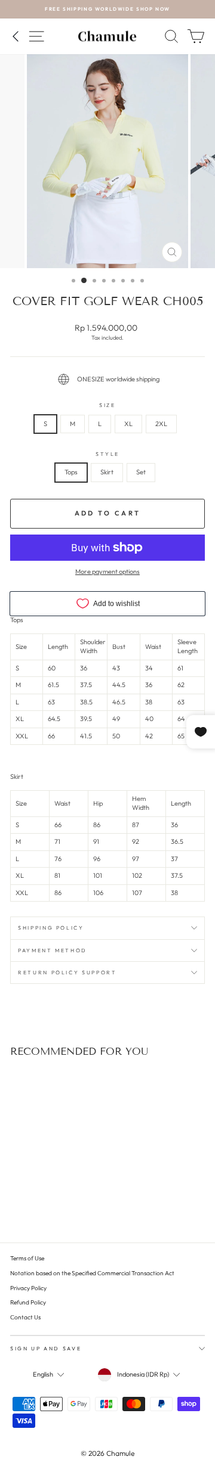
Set (141, 472)
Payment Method (52, 950)
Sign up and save (45, 1348)
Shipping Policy (51, 927)
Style (107, 454)
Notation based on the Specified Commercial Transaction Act (92, 1273)
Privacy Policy (28, 1288)
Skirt (106, 472)
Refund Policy (28, 1302)
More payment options (107, 571)
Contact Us (25, 1317)
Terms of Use (27, 1258)
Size (107, 405)
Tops (71, 472)
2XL (161, 424)
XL (128, 424)
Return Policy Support (67, 972)
